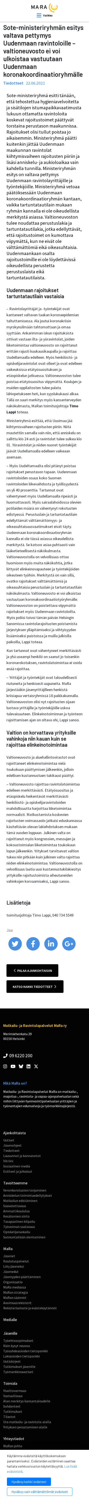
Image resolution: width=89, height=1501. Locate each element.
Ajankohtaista (14, 1132)
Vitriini (8, 1161)
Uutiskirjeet (12, 1361)
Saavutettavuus (14, 1206)
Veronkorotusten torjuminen (24, 1190)
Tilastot (9, 1416)
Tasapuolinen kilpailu (19, 1221)
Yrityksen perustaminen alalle (25, 1427)
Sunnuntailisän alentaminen (24, 1237)
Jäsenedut (11, 1271)
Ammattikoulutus (16, 1211)
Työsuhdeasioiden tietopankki (25, 1351)
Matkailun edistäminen (20, 1200)
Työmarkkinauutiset (18, 1372)
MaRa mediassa (14, 1287)
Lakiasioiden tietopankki (21, 1356)
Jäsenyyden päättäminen (22, 1277)
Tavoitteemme (15, 1182)
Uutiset (8, 1140)
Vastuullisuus (13, 1396)
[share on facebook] (33, 949)
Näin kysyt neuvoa (16, 1346)
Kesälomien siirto (16, 1216)
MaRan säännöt (14, 1297)
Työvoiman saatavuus (19, 1226)
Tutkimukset (12, 1411)
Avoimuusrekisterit (17, 1303)
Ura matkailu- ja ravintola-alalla (27, 1422)
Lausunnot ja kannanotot (22, 1156)
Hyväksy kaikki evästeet (28, 1482)
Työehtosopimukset (18, 1340)
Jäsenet (9, 1256)
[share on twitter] (15, 949)
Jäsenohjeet (12, 1145)
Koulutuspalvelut (16, 1261)
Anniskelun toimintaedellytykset (27, 1195)
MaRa (8, 1248)
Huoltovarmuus (14, 1390)
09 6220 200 (20, 1055)
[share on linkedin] (51, 949)
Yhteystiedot (13, 1438)
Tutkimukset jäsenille (19, 1366)
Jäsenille (10, 1333)
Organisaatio (13, 1282)
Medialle (10, 1319)
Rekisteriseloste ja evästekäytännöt (30, 1308)
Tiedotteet (11, 1150)
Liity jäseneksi (13, 1266)
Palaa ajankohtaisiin (34, 970)
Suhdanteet (12, 1406)
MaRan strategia (15, 1292)
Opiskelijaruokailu (16, 1232)
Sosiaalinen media (16, 1166)
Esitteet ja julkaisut (17, 1171)
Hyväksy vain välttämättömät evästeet (39, 1492)
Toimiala (10, 1383)
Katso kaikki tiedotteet (33, 986)
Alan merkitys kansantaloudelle (26, 1401)
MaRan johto (12, 1446)
